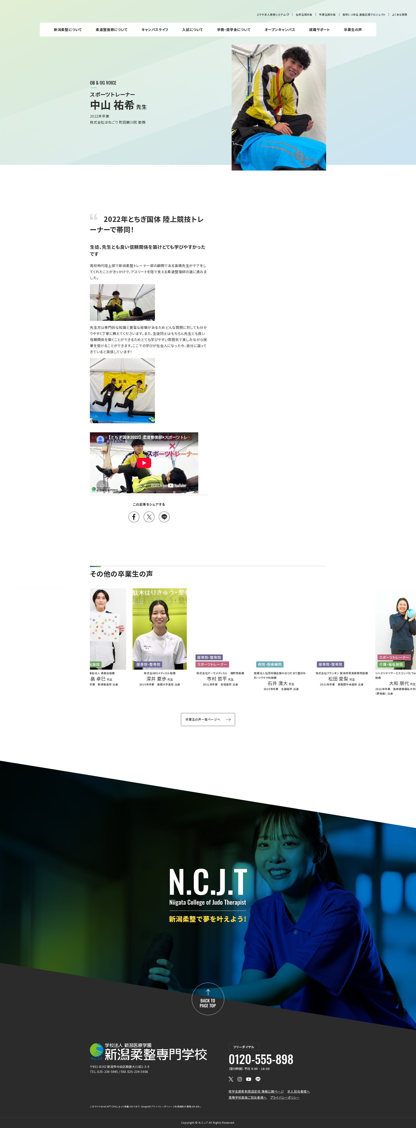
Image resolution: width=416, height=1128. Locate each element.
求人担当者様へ (298, 1091)
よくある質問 (399, 14)
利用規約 (179, 1106)
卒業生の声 (353, 29)
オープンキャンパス (280, 29)
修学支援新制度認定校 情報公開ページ (256, 1091)
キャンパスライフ (154, 29)
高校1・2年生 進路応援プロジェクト (364, 14)
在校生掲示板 (304, 14)
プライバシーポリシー (285, 1097)
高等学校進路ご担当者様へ (248, 1097)
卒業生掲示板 (327, 14)
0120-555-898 (261, 1059)
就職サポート (319, 29)
